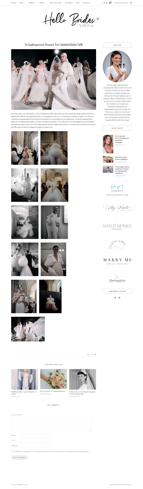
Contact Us (86, 2)
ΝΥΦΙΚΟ (42, 2)
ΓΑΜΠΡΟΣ (31, 2)
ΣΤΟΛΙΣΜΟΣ (69, 2)
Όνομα (13, 435)
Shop (77, 2)
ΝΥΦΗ (21, 2)
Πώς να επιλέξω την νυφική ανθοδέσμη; (52, 391)
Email (13, 440)
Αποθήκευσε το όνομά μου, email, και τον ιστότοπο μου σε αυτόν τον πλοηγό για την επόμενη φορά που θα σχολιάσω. (51, 451)
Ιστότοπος (14, 445)
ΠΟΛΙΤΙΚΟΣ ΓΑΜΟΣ (56, 2)
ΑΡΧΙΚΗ (13, 2)
